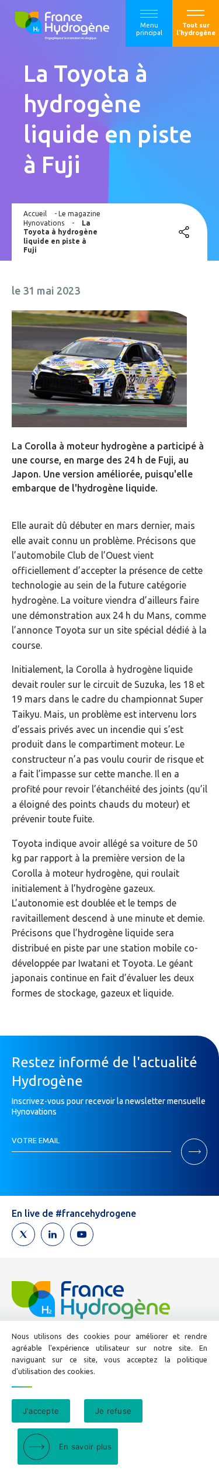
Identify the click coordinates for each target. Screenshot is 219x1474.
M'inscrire (194, 1152)
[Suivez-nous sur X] (23, 1234)
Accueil (35, 213)
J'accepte (41, 1411)
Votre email (36, 1140)
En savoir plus (85, 1446)
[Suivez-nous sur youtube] (81, 1234)
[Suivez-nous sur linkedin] (52, 1234)
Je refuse (113, 1411)
